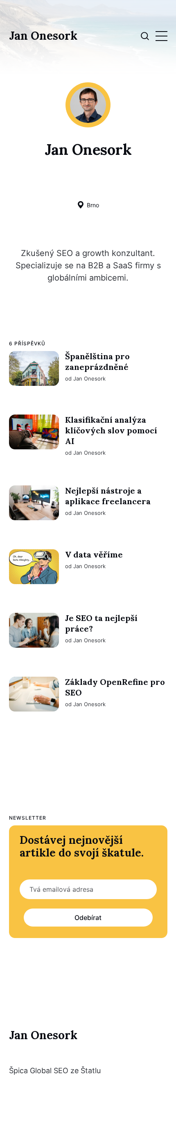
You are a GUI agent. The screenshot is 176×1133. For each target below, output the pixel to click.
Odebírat (88, 917)
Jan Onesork (43, 36)
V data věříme (93, 554)
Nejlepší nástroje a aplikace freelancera (107, 495)
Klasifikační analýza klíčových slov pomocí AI (111, 430)
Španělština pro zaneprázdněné (97, 361)
